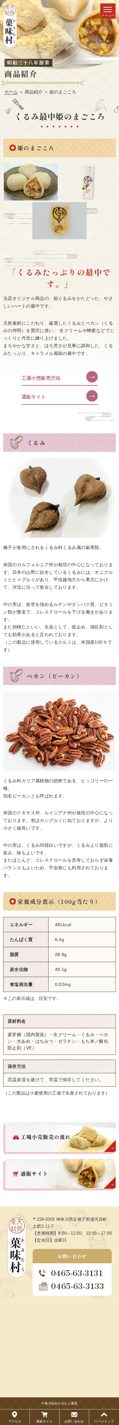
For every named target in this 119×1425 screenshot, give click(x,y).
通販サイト (34, 396)
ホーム (11, 91)
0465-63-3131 (77, 1272)
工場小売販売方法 (41, 378)
